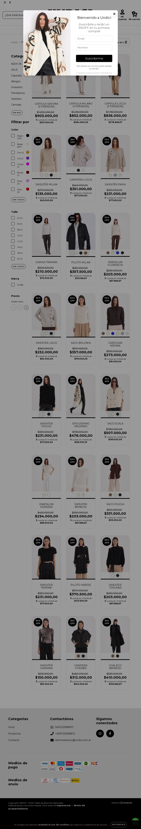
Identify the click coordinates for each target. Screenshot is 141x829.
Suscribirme (94, 58)
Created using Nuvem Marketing (94, 73)
